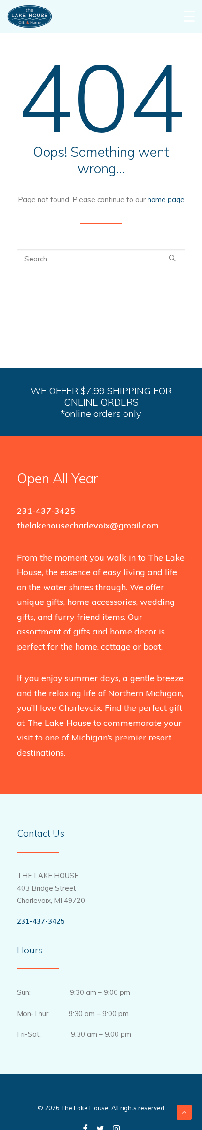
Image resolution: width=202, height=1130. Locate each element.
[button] (172, 257)
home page (166, 199)
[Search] (101, 258)
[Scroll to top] (184, 1111)
